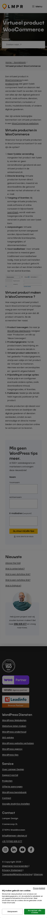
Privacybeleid (39, 888)
